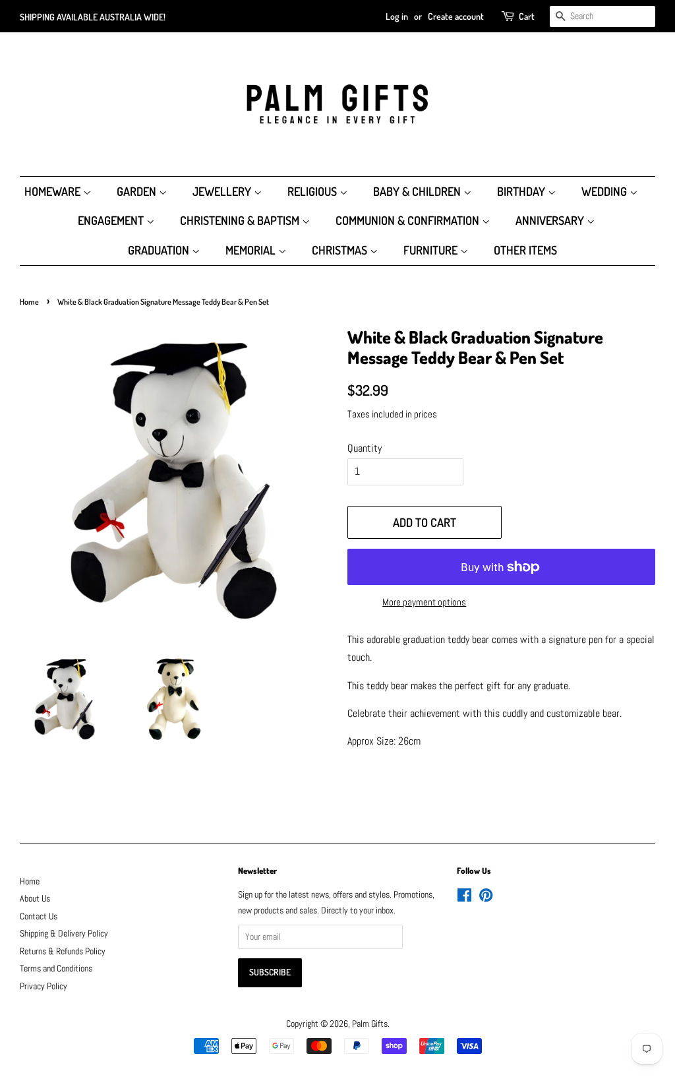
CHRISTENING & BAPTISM (241, 220)
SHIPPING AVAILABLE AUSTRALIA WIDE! (92, 16)
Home (29, 302)
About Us (35, 898)
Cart (527, 16)
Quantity (364, 448)
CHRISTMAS (341, 250)
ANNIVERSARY (551, 220)
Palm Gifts (370, 1024)
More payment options (424, 602)
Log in (397, 16)
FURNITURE (431, 250)
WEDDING (605, 191)
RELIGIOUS (313, 191)
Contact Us (38, 916)
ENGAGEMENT (112, 220)
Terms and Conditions (56, 968)
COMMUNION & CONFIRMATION (409, 220)
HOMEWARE (53, 191)
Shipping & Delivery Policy (64, 933)
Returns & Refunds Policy (62, 951)
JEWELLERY (223, 191)
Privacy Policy (43, 986)
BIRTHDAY (522, 191)
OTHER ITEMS (525, 250)
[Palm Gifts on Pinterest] (486, 898)
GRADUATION (160, 250)
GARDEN (138, 191)
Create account (456, 16)
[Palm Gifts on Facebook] (464, 898)
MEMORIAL (251, 250)
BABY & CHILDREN (418, 191)
